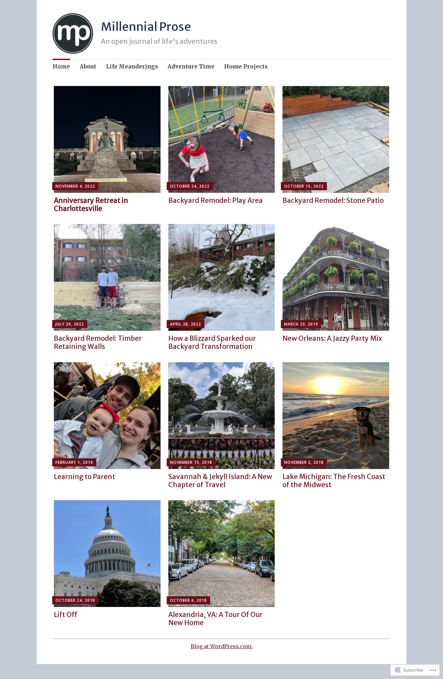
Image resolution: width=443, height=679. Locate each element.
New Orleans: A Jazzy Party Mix (332, 338)
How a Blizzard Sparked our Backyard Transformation (212, 342)
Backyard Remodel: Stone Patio (333, 200)
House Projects (246, 66)
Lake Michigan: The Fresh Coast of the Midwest (333, 480)
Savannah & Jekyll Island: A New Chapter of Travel (220, 480)
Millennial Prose (146, 26)
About (88, 66)
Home (61, 66)
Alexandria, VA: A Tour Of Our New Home (215, 618)
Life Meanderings (132, 66)
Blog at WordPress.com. (222, 646)
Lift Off (66, 614)
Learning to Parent (84, 476)
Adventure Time (191, 66)
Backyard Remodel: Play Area (215, 200)
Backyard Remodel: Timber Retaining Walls (98, 342)
